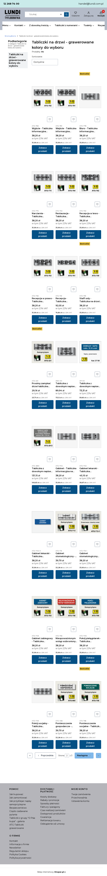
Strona (61, 755)
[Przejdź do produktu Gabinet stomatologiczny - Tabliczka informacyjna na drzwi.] (66, 522)
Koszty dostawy (48, 797)
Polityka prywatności (20, 858)
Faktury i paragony (50, 807)
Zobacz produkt (42, 149)
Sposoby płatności (49, 803)
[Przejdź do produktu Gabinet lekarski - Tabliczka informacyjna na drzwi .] (43, 522)
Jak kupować (16, 794)
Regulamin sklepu (19, 851)
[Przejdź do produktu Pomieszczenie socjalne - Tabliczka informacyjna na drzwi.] (90, 692)
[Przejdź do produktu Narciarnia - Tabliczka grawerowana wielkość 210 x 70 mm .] (43, 182)
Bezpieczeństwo (18, 808)
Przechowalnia (79, 797)
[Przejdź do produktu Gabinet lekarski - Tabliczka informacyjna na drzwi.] (90, 437)
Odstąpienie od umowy (52, 824)
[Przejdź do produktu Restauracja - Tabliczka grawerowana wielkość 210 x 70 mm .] (66, 182)
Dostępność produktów (52, 813)
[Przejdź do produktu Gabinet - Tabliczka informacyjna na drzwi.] (66, 437)
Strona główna (10, 36)
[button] (66, 14)
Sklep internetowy (50, 872)
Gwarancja (45, 817)
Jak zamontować (18, 797)
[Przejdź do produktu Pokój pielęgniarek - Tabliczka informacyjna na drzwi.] (90, 607)
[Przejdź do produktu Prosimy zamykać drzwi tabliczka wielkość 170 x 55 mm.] (43, 352)
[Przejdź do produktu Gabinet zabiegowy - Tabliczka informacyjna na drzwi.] (43, 607)
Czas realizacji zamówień (53, 810)
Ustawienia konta (80, 801)
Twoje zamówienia (80, 794)
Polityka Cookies (17, 854)
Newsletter (15, 848)
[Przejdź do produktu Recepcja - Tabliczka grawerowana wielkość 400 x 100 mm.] (66, 267)
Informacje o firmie (19, 844)
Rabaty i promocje (49, 800)
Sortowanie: (37, 56)
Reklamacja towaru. (50, 820)
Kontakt (13, 841)
